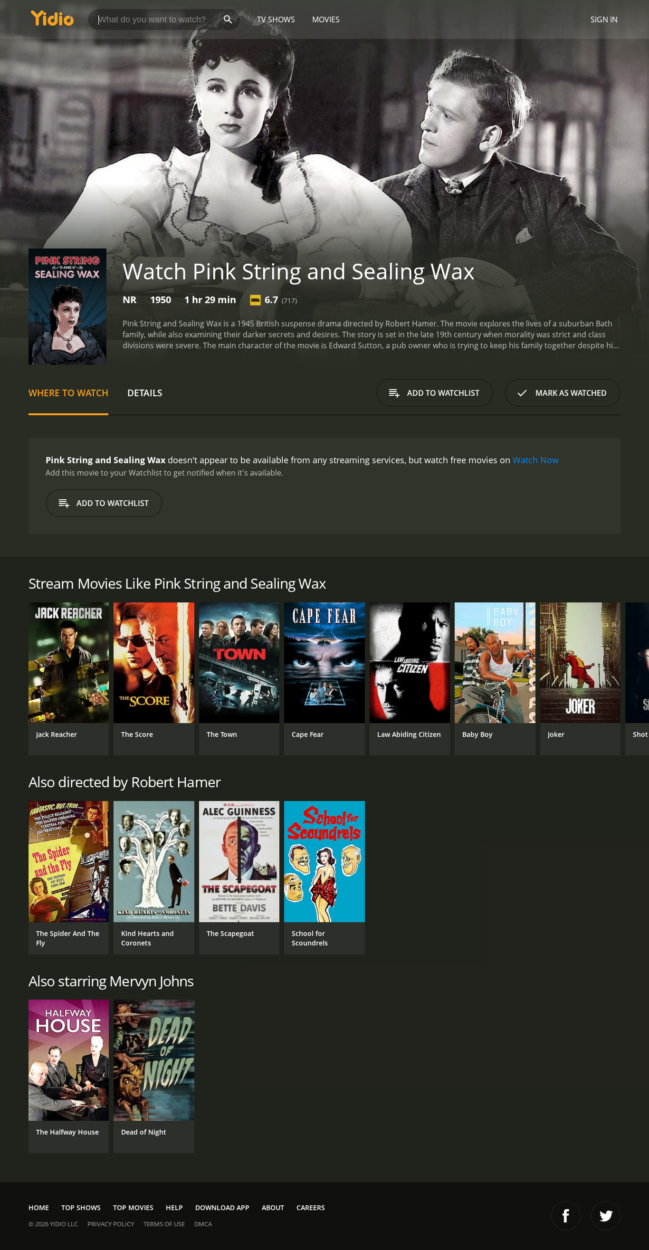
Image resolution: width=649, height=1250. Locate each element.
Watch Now (536, 460)
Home (39, 1207)
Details (144, 392)
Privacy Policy (110, 1224)
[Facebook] (566, 1216)
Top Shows (81, 1207)
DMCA (203, 1224)
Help (174, 1207)
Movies (326, 19)
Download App (222, 1207)
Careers (310, 1207)
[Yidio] (52, 21)
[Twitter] (605, 1216)
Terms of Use (164, 1224)
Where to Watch (68, 392)
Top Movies (133, 1207)
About (273, 1207)
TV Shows (276, 19)
